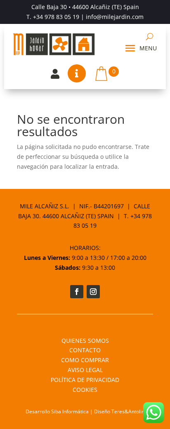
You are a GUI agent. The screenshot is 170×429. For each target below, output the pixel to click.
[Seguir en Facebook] (76, 291)
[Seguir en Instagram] (93, 291)
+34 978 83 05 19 (56, 17)
